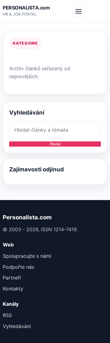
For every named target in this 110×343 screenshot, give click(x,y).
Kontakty (13, 289)
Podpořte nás (18, 267)
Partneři (12, 278)
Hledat (55, 144)
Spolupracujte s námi (27, 256)
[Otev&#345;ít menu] (78, 11)
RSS (7, 315)
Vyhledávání (17, 326)
